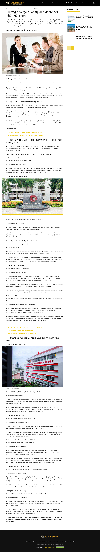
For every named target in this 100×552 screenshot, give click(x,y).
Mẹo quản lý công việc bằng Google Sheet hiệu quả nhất (84, 16)
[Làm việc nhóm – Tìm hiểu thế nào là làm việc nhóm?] (71, 38)
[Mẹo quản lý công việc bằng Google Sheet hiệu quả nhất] (71, 18)
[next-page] (72, 48)
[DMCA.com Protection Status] (59, 547)
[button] (94, 3)
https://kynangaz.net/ (50, 547)
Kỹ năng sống (9, 8)
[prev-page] (69, 48)
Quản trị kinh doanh (12, 82)
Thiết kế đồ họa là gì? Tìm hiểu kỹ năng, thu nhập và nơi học (25, 132)
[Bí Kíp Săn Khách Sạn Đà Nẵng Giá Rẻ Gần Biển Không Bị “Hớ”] (71, 28)
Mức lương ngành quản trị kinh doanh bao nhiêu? (22, 333)
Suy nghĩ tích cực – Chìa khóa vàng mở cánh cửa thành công (25, 135)
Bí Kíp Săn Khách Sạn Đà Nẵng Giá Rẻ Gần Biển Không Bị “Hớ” (84, 27)
